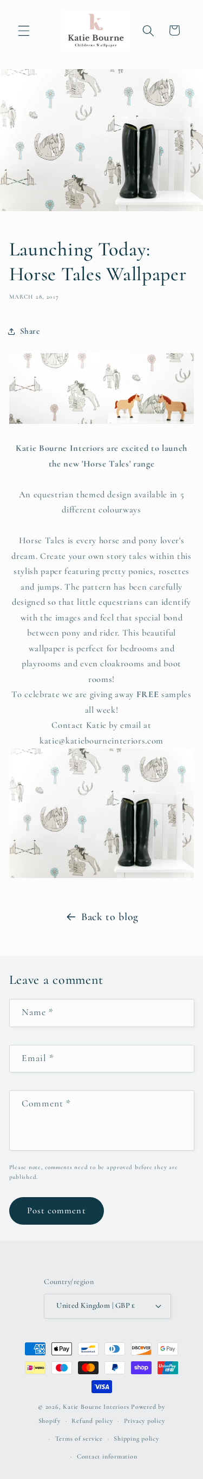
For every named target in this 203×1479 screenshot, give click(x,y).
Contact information (107, 1456)
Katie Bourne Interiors (96, 1406)
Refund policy (92, 1420)
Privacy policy (144, 1420)
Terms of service (79, 1438)
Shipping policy (136, 1438)
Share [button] (30, 331)
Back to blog (110, 916)
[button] (24, 30)
